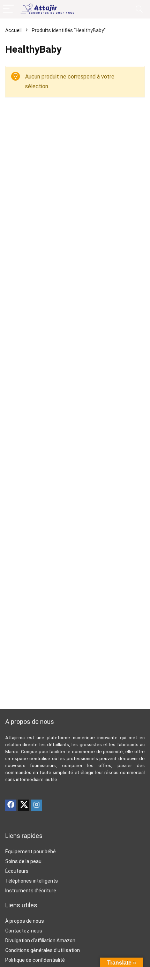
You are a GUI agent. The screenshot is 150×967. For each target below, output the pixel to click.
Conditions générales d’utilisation (42, 950)
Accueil (13, 30)
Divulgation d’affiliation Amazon (40, 940)
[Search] (139, 9)
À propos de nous (24, 921)
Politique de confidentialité (35, 960)
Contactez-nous (23, 931)
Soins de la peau (23, 861)
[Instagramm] (36, 805)
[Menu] (8, 9)
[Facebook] (10, 805)
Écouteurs (17, 871)
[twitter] (23, 805)
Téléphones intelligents (31, 881)
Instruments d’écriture (30, 890)
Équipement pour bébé (30, 851)
